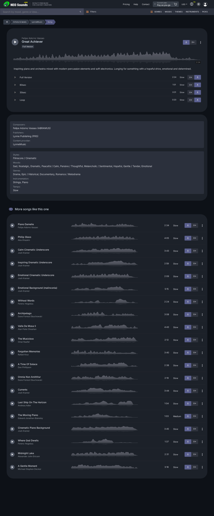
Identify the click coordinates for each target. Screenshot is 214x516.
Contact (145, 4)
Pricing (126, 4)
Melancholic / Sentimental (98, 166)
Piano (25, 182)
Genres (158, 12)
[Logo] (15, 4)
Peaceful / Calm (50, 166)
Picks (205, 12)
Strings (17, 182)
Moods (168, 12)
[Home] (6, 22)
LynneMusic (19, 144)
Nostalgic (24, 166)
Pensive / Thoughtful (71, 166)
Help (136, 4)
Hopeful (118, 166)
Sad (15, 166)
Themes (179, 12)
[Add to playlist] (190, 77)
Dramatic (35, 166)
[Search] (80, 11)
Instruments (192, 12)
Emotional (146, 166)
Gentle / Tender (131, 166)
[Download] (197, 77)
